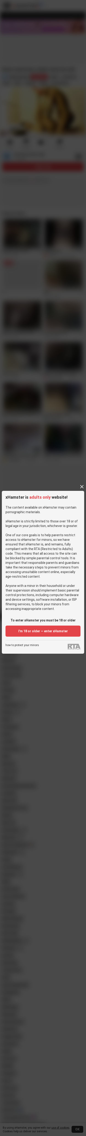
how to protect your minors (22, 645)
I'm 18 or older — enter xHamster (43, 631)
